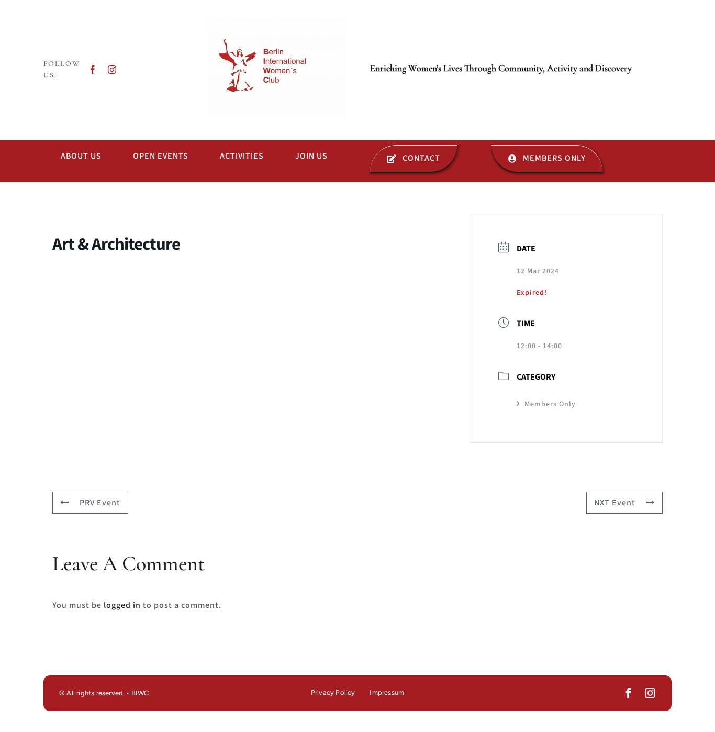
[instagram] (112, 69)
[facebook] (92, 69)
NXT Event (614, 502)
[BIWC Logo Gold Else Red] (276, 22)
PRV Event (100, 502)
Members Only (550, 404)
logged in (122, 605)
